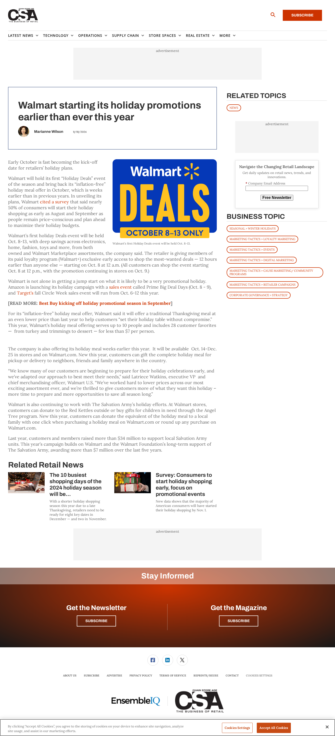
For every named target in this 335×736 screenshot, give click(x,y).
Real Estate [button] (198, 35)
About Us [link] (70, 675)
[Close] (327, 727)
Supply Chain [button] (125, 35)
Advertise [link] (114, 675)
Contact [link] (232, 675)
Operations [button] (90, 35)
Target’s (25, 293)
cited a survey (54, 202)
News (234, 108)
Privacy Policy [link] (140, 675)
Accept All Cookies (273, 728)
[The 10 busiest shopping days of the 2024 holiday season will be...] (26, 482)
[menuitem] (25, 35)
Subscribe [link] (91, 675)
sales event (120, 287)
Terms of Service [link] (172, 675)
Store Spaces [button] (162, 35)
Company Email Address (265, 183)
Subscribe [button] (96, 621)
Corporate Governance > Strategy (259, 295)
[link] (152, 660)
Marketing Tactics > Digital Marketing (262, 260)
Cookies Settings (259, 675)
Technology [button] (55, 35)
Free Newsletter (276, 198)
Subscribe (302, 15)
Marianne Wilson (48, 132)
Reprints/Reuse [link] (205, 675)
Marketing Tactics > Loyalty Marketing (262, 239)
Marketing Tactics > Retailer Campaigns (263, 284)
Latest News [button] (20, 35)
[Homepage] (23, 15)
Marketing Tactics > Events (252, 249)
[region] (167, 727)
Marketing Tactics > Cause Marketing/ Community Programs (271, 272)
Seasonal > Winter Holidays (253, 228)
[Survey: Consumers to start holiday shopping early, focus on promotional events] (132, 482)
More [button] (225, 35)
